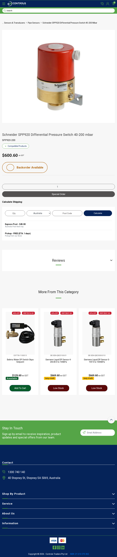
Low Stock (58, 388)
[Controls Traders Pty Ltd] (17, 3)
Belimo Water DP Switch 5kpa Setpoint (20, 360)
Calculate (98, 213)
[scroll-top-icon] (111, 419)
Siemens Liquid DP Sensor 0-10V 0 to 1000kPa (97, 360)
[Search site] (5, 10)
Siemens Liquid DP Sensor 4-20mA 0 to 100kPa (58, 360)
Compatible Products (17, 146)
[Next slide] (110, 351)
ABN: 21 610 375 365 (79, 554)
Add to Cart (20, 388)
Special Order (58, 194)
